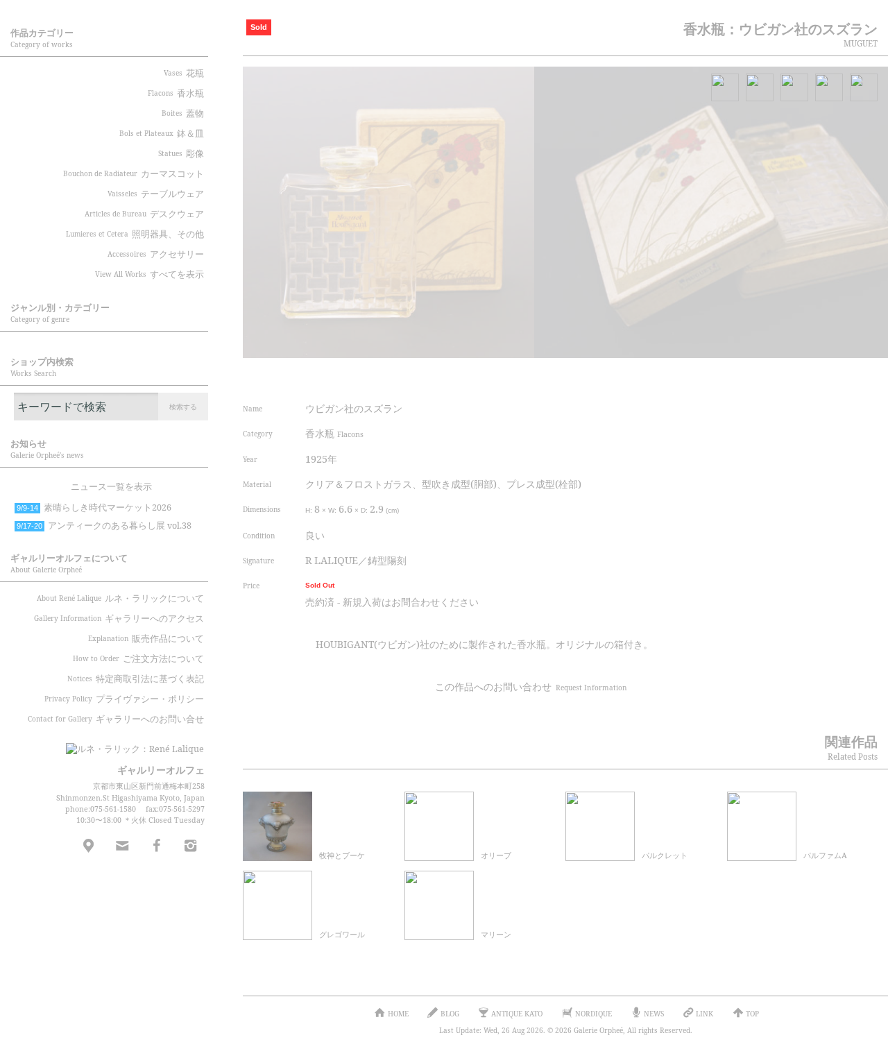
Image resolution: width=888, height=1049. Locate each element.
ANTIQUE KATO (517, 1013)
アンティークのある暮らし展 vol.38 (104, 525)
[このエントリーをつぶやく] (644, 377)
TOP (752, 1013)
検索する (183, 406)
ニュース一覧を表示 (111, 487)
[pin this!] (617, 377)
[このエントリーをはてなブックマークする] (722, 377)
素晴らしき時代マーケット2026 (94, 507)
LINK (704, 1013)
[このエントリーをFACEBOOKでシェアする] (669, 377)
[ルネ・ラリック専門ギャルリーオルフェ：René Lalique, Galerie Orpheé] (125, 744)
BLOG (450, 1013)
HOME (398, 1013)
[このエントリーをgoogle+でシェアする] (696, 377)
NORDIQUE (593, 1013)
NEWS (654, 1013)
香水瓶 (334, 433)
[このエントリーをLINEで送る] (748, 377)
